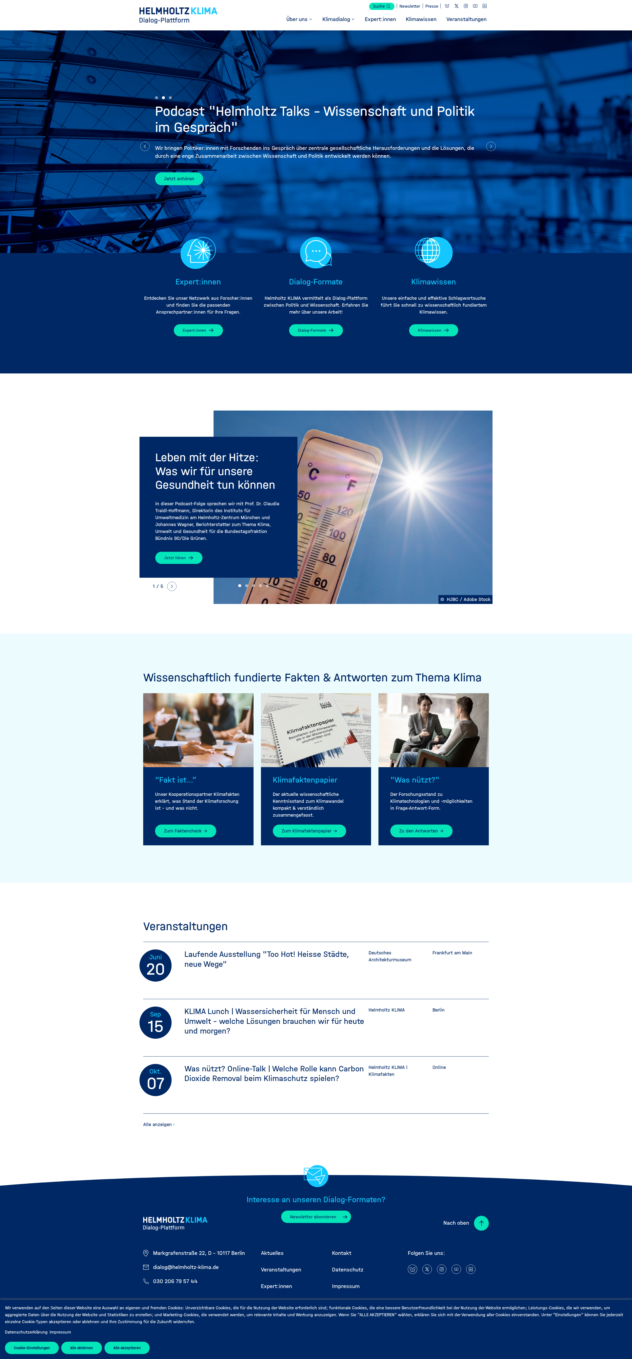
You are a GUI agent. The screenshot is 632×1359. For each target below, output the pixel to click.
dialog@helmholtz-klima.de (186, 1267)
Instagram (466, 6)
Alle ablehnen (81, 1347)
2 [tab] (163, 97)
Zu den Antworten (418, 831)
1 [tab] (156, 97)
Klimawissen (429, 330)
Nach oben (456, 1223)
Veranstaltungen (281, 1269)
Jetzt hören (175, 557)
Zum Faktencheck (183, 831)
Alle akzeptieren (127, 1347)
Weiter (491, 146)
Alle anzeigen (157, 1124)
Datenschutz (347, 1269)
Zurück (145, 146)
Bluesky (447, 6)
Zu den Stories (179, 179)
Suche (379, 6)
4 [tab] (260, 585)
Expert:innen (194, 330)
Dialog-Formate (312, 330)
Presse (431, 6)
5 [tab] (267, 585)
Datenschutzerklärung (26, 1332)
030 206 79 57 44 (175, 1281)
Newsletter (409, 6)
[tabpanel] (316, 507)
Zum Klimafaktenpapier (307, 831)
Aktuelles (272, 1253)
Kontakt (341, 1253)
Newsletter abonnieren (313, 1217)
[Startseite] (178, 16)
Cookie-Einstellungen (32, 1347)
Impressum (60, 1332)
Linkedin (485, 6)
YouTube (475, 6)
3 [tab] (170, 97)
